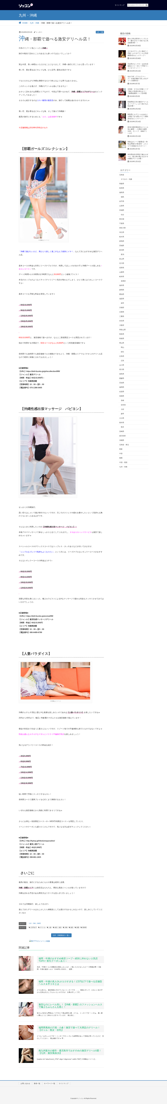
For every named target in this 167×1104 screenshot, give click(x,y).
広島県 (121, 356)
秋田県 (121, 188)
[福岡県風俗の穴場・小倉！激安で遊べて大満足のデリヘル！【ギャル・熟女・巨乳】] (26, 1032)
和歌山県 (122, 330)
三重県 (121, 316)
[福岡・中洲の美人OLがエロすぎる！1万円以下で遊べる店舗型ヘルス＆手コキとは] (26, 986)
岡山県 (121, 343)
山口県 (121, 365)
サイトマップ (63, 1083)
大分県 (121, 418)
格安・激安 (58, 927)
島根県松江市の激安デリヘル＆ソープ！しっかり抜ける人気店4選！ (138, 104)
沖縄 (66, 927)
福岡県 (121, 387)
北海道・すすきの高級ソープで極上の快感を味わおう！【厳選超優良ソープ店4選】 (138, 91)
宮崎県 (121, 431)
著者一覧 (37, 1083)
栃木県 (121, 237)
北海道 (121, 175)
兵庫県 (121, 312)
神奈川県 (122, 228)
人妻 (50, 927)
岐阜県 (121, 276)
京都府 (121, 307)
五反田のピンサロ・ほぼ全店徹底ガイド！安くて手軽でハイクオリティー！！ (138, 66)
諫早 (122, 414)
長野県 (121, 268)
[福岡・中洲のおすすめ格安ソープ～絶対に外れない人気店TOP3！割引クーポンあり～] (26, 963)
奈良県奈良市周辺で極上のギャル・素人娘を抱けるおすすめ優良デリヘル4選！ (138, 156)
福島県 (121, 192)
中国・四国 (123, 462)
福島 (122, 197)
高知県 (121, 383)
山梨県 (121, 272)
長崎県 (121, 396)
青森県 (121, 183)
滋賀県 (121, 299)
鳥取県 (121, 334)
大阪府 (121, 325)
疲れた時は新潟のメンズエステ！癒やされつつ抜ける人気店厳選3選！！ (138, 41)
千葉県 (121, 223)
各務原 (123, 281)
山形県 (121, 206)
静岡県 (121, 290)
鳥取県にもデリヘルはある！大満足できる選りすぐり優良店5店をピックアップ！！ (138, 116)
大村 (122, 409)
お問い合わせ (25, 1083)
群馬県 (121, 241)
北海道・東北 (124, 445)
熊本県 (121, 422)
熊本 (122, 427)
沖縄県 (39, 923)
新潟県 (121, 250)
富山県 (121, 259)
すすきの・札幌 (126, 179)
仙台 (122, 214)
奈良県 (121, 321)
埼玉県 (121, 232)
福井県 (121, 285)
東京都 (121, 219)
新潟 (122, 254)
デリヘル (42, 927)
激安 (72, 927)
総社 (122, 352)
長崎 (122, 400)
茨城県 (121, 245)
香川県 (121, 369)
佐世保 (123, 405)
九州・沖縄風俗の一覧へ (61, 935)
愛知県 (121, 294)
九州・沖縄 (99, 32)
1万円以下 (34, 927)
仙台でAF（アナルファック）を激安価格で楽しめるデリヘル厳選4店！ (138, 78)
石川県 (121, 263)
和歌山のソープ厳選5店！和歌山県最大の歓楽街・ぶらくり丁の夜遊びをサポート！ (138, 144)
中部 (120, 453)
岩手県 (121, 201)
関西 (120, 458)
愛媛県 (121, 378)
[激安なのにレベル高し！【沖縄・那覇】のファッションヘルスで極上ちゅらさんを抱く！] (26, 1009)
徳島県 (121, 374)
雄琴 (122, 303)
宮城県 (121, 210)
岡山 (122, 347)
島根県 (121, 338)
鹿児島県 (122, 436)
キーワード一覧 (49, 1083)
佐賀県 (121, 391)
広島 (122, 360)
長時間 (84, 927)
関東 (120, 449)
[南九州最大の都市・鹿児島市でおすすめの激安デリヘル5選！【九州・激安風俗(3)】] (26, 1055)
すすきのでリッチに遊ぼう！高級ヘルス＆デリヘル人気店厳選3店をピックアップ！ (138, 53)
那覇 (77, 927)
